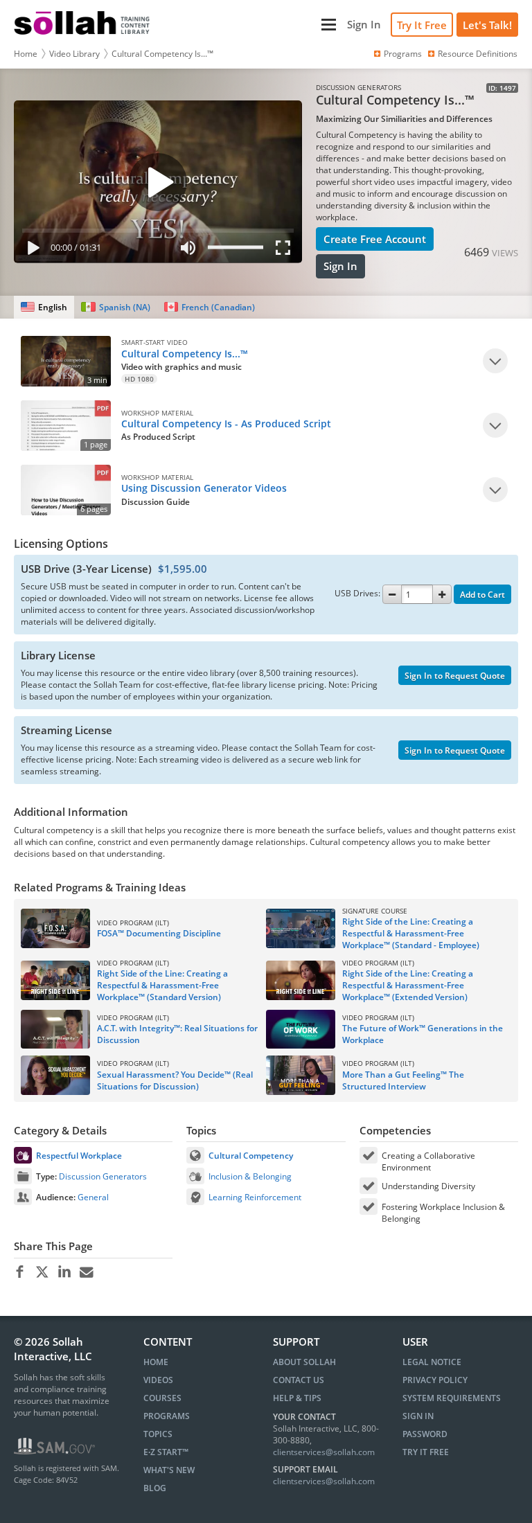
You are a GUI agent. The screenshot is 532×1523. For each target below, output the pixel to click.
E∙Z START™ (165, 1452)
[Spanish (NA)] (115, 307)
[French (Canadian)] (209, 307)
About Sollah (304, 1362)
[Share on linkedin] (64, 1272)
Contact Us (298, 1380)
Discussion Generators (103, 1176)
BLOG (154, 1488)
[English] (44, 307)
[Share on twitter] (42, 1272)
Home (25, 54)
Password (424, 1434)
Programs (403, 54)
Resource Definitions (477, 54)
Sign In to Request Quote (455, 676)
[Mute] (188, 250)
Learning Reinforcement (255, 1197)
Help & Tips (297, 1398)
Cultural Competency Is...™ (162, 54)
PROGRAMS (166, 1416)
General (93, 1197)
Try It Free (422, 25)
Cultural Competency (251, 1155)
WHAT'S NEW (169, 1470)
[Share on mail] (86, 1272)
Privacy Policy (435, 1380)
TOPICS (157, 1434)
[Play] (30, 250)
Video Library (74, 54)
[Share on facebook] (19, 1272)
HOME (155, 1362)
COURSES (162, 1398)
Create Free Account (374, 239)
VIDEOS (158, 1380)
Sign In (340, 266)
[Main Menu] (250, 24)
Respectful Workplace (79, 1155)
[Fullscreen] (286, 250)
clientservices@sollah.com (324, 1452)
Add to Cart (482, 594)
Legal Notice (431, 1362)
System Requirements (451, 1398)
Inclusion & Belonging (250, 1176)
